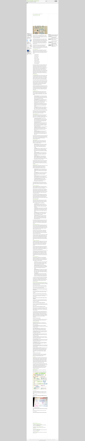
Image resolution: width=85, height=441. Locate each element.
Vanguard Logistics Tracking (39, 424)
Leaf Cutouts (37, 431)
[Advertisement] (42, 8)
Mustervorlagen (40, 440)
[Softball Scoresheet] (34, 429)
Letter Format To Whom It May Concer (39, 426)
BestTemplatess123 (33, 1)
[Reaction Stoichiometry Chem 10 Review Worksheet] (49, 39)
